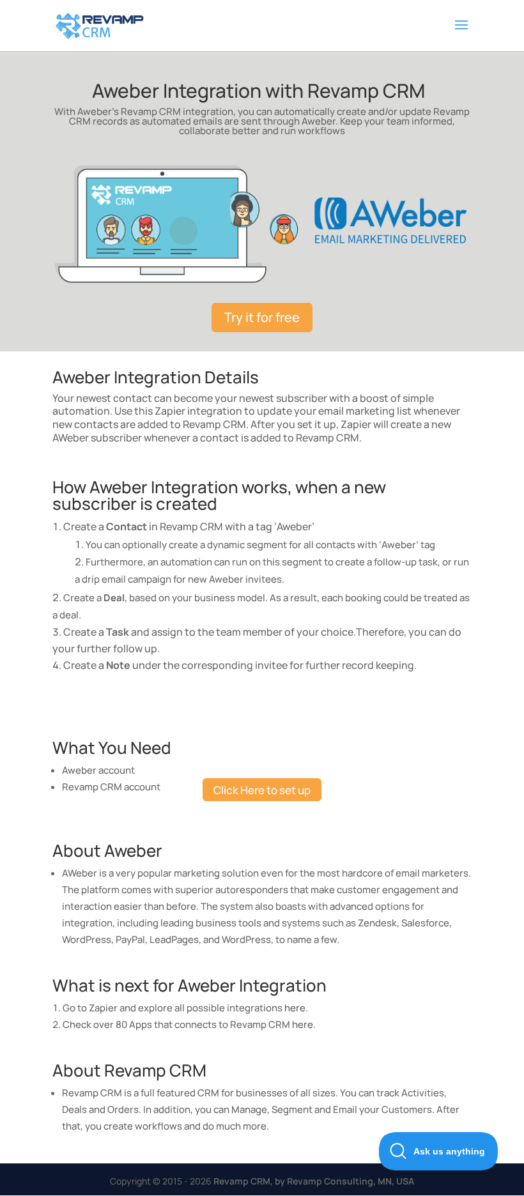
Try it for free (262, 317)
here (294, 1008)
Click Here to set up (262, 790)
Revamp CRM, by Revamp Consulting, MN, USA (313, 1181)
